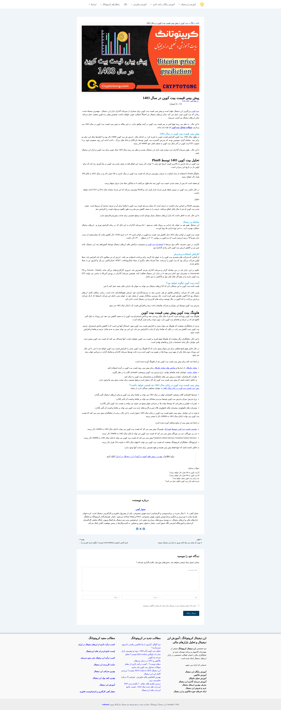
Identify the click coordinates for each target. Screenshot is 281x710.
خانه (197, 23)
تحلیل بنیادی (192, 372)
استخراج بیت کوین (155, 244)
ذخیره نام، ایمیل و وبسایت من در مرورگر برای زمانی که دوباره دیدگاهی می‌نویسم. (169, 606)
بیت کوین (184, 23)
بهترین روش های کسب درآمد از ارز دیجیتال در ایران (138, 456)
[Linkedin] (137, 529)
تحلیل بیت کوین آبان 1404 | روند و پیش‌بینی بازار (141, 651)
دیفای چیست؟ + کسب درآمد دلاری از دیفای (143, 664)
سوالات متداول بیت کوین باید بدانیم (146, 667)
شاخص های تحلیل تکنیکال (164, 368)
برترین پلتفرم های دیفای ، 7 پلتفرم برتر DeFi (142, 684)
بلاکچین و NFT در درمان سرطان (147, 661)
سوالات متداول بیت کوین (182, 127)
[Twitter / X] (140, 529)
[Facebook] (144, 529)
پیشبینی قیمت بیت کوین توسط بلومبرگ (181, 429)
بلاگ (192, 23)
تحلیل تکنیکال (191, 368)
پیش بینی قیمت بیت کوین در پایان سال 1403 (181, 388)
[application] (180, 4)
